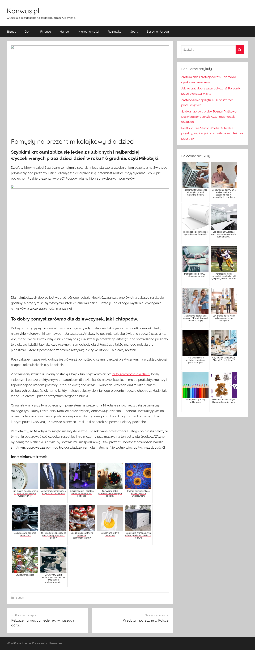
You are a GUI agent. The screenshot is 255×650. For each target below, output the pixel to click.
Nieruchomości (88, 31)
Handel (65, 31)
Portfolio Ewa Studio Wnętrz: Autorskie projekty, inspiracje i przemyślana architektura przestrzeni (212, 133)
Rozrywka (114, 31)
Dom (28, 31)
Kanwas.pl (23, 10)
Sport (134, 31)
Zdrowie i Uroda (158, 31)
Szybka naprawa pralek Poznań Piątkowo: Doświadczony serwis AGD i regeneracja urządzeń (209, 117)
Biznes (11, 31)
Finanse (45, 31)
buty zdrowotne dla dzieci (131, 374)
